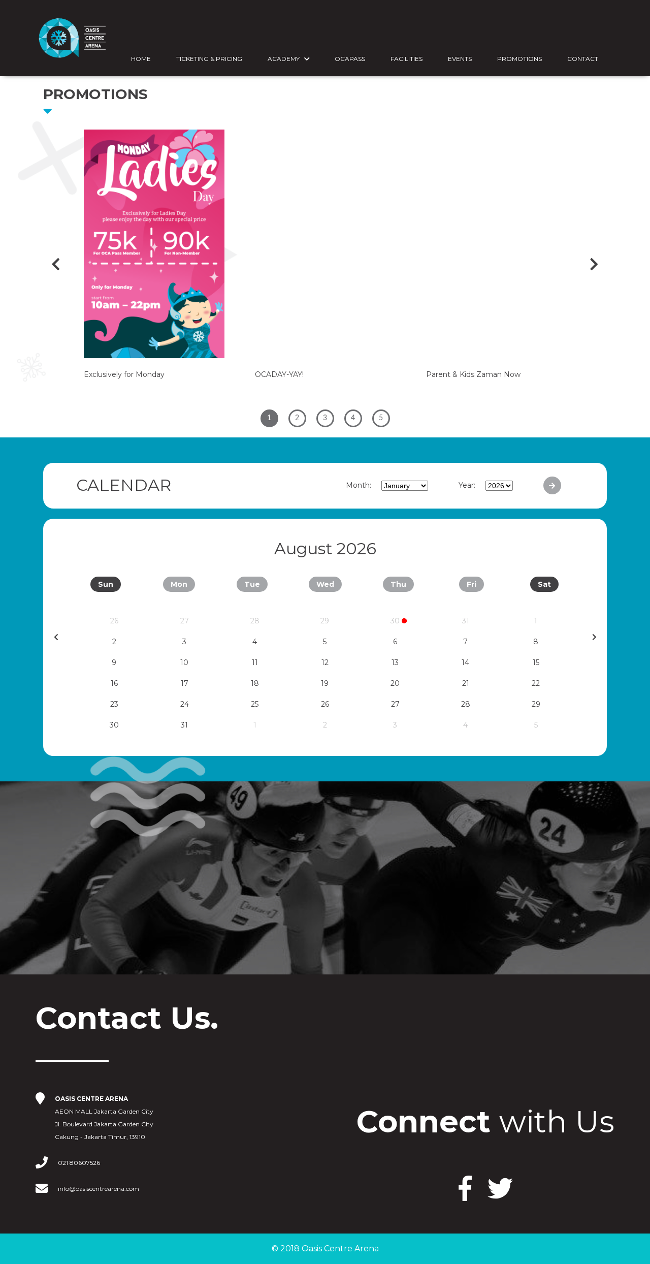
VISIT (84, 864)
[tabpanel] (154, 264)
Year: (467, 485)
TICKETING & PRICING (209, 58)
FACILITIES (406, 58)
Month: (358, 485)
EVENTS (460, 58)
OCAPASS (350, 58)
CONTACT (582, 58)
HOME (141, 58)
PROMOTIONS (519, 58)
